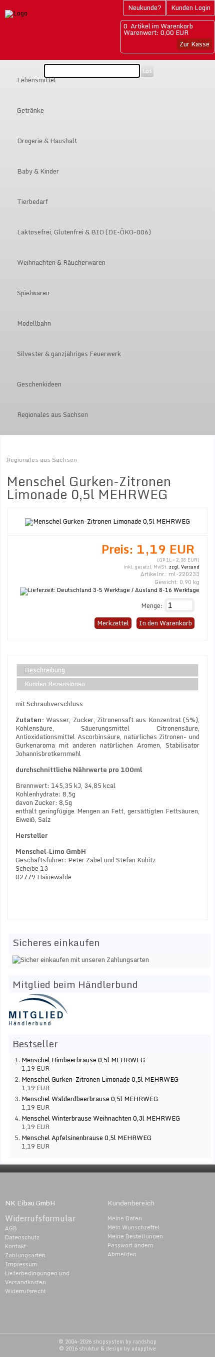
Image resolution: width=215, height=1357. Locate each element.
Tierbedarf (32, 201)
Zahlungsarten (25, 1255)
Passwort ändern (131, 1245)
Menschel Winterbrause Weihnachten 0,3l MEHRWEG (101, 1118)
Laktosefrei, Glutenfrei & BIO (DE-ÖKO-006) (84, 231)
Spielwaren (33, 292)
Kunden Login (190, 7)
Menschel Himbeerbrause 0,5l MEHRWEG (83, 1059)
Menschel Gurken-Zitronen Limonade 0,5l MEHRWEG (100, 1079)
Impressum (21, 1264)
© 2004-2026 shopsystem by (107, 1342)
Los (147, 70)
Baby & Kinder (38, 171)
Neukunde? (145, 7)
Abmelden (122, 1254)
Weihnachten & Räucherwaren (61, 262)
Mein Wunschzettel (134, 1227)
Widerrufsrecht (25, 1291)
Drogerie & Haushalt (47, 140)
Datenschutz (22, 1237)
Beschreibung (44, 670)
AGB (11, 1228)
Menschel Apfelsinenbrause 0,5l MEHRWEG (87, 1137)
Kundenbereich (131, 1202)
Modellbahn (34, 323)
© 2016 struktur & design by (107, 1349)
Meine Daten (125, 1218)
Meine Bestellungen (135, 1236)
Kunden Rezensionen (54, 684)
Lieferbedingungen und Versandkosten (37, 1278)
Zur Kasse (195, 43)
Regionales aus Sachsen (52, 414)
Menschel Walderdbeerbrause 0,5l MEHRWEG (90, 1098)
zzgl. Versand (184, 567)
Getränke (30, 110)
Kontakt (15, 1246)
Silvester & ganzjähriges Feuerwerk (69, 353)
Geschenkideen (39, 384)
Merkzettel (113, 622)
